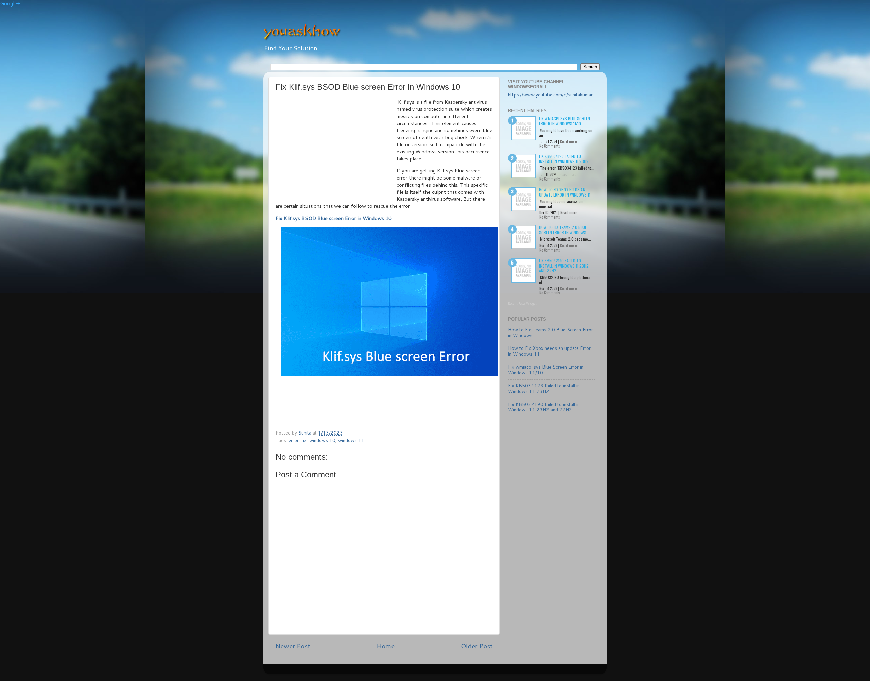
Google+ (10, 3)
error (294, 440)
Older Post (477, 645)
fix (304, 440)
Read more (568, 141)
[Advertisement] (336, 149)
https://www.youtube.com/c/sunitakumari (551, 94)
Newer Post (292, 645)
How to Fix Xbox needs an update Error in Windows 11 (564, 192)
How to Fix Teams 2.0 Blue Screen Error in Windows (563, 229)
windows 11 (351, 440)
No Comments (549, 146)
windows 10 (322, 440)
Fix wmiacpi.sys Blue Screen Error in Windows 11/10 (564, 121)
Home (386, 645)
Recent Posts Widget (522, 303)
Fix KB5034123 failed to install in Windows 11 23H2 (564, 158)
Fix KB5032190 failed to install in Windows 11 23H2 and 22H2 (564, 265)
